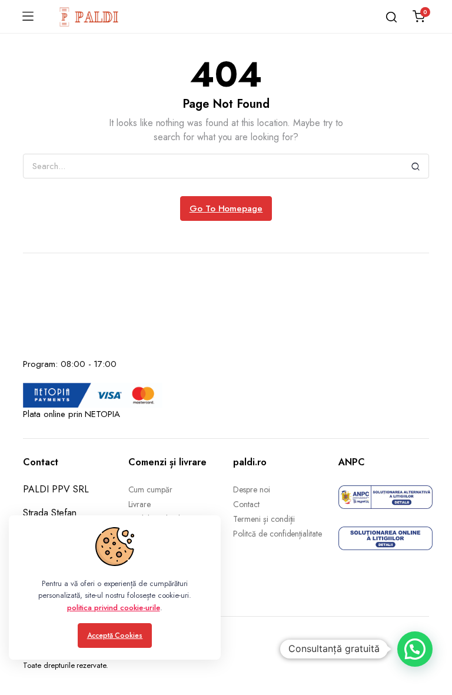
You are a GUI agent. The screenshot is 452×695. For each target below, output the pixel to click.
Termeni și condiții (264, 519)
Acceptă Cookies (115, 635)
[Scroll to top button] (433, 639)
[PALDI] (89, 16)
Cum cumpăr (150, 489)
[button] (415, 649)
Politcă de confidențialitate (277, 534)
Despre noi (251, 489)
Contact (246, 504)
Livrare (139, 504)
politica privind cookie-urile (113, 607)
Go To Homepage (226, 208)
